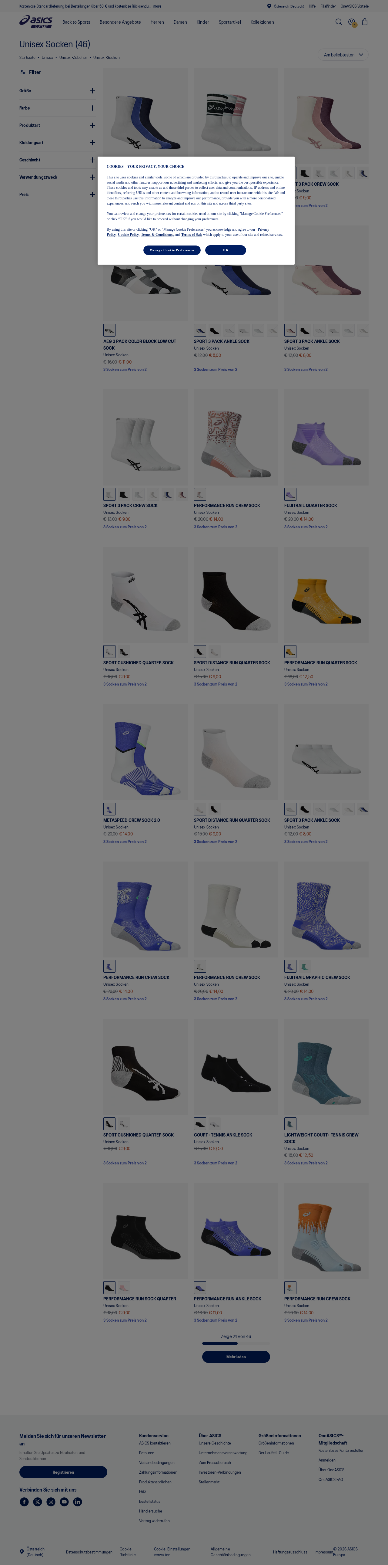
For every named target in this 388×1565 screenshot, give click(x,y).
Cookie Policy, (128, 234)
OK (226, 250)
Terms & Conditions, (157, 234)
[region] (196, 211)
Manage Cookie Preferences (172, 250)
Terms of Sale (191, 234)
